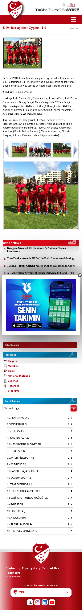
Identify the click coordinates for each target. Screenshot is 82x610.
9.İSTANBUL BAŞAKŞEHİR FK (23, 471)
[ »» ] (70, 334)
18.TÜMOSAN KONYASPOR (22, 531)
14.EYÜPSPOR (15, 504)
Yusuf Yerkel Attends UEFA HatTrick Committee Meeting (40, 258)
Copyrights (29, 568)
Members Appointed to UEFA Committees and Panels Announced (38, 306)
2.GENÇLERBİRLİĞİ (17, 424)
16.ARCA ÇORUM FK (18, 518)
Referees (13, 386)
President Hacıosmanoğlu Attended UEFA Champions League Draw (42, 296)
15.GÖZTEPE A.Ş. (16, 511)
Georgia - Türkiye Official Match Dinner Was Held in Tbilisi (42, 287)
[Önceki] (7, 149)
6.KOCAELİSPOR (16, 451)
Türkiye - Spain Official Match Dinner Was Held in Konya (41, 265)
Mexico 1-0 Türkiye (18, 325)
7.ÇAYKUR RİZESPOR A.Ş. (21, 458)
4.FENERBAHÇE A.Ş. (18, 438)
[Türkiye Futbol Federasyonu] (14, 10)
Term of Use (50, 568)
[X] (30, 602)
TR (69, 4)
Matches (13, 366)
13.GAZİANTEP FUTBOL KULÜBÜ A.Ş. (27, 498)
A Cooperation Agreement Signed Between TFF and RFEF (41, 273)
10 (57, 334)
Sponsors (14, 572)
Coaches (13, 381)
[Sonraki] (75, 149)
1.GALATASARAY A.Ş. (18, 418)
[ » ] (63, 334)
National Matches (19, 376)
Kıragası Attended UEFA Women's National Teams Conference (36, 250)
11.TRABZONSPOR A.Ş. (20, 484)
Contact (11, 568)
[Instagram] (37, 602)
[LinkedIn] (45, 602)
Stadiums (13, 391)
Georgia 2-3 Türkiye (19, 280)
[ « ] (18, 334)
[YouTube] (52, 602)
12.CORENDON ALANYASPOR (23, 491)
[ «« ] (12, 334)
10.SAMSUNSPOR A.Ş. (19, 478)
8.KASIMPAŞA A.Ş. (17, 464)
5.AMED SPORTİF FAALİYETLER (24, 444)
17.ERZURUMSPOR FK (19, 524)
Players (12, 361)
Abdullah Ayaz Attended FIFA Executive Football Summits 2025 (41, 317)
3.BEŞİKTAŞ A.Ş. (16, 431)
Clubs (11, 371)
